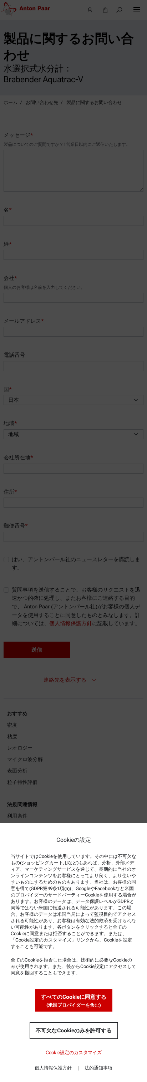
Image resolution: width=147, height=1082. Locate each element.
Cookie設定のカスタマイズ (74, 1052)
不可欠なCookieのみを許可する (74, 1030)
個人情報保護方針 (53, 1068)
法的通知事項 (98, 1068)
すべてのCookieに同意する (73, 1001)
